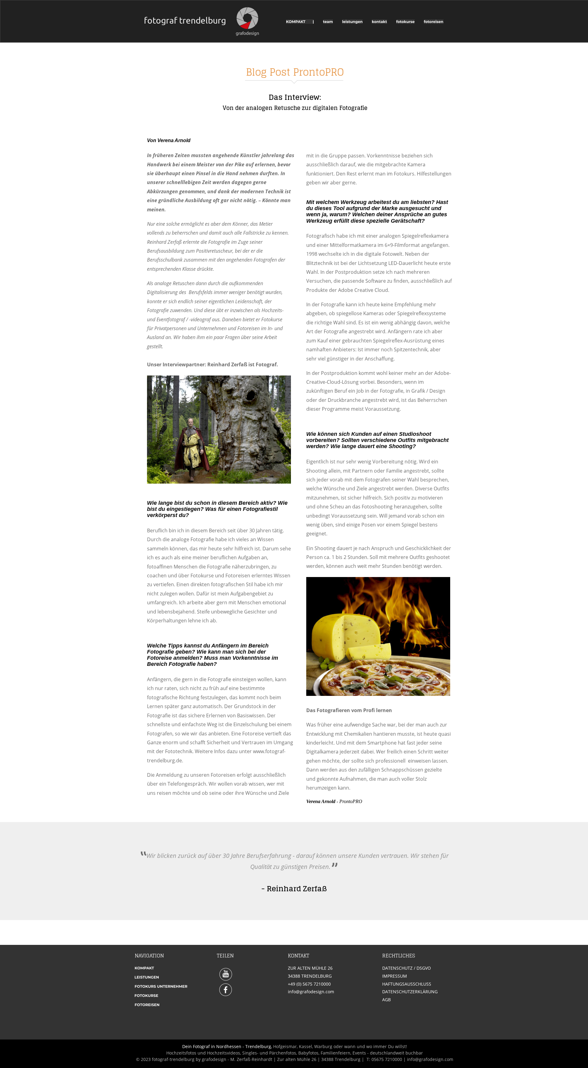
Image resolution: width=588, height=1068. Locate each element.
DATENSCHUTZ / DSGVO (406, 968)
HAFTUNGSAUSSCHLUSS (406, 984)
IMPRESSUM (394, 976)
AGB (386, 999)
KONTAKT (298, 955)
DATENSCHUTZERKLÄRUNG (410, 991)
